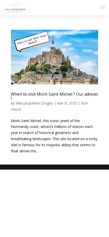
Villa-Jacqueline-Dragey (34, 103)
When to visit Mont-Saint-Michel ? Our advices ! (54, 96)
